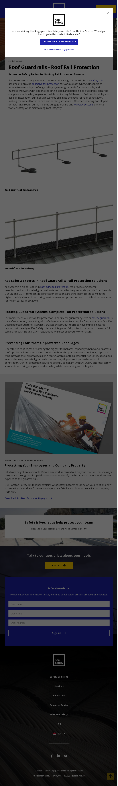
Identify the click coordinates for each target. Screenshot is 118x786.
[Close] (107, 13)
